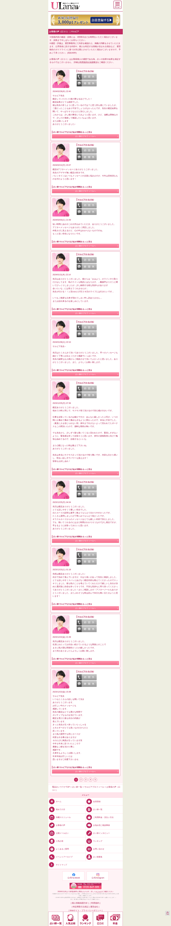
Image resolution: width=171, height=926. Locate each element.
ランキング (97, 841)
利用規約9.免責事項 (88, 62)
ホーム (58, 801)
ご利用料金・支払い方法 (103, 817)
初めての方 (60, 809)
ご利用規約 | (94, 903)
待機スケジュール (63, 817)
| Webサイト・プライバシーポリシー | (85, 910)
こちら (99, 891)
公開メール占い (62, 833)
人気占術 (59, 841)
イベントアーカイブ (64, 857)
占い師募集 (97, 857)
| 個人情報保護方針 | (80, 903)
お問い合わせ (98, 849)
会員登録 (97, 801)
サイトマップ (61, 865)
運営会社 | (94, 907)
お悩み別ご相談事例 (101, 825)
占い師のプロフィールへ (85, 136)
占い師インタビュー (101, 833)
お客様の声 (60, 825)
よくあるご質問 (62, 849)
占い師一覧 (97, 809)
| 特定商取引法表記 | (81, 907)
